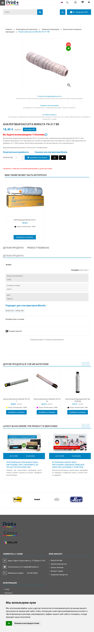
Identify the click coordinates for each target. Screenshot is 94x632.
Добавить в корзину (38, 158)
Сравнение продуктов (59, 575)
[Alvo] (76, 499)
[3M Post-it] (17, 499)
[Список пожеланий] (82, 2)
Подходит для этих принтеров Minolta (51, 152)
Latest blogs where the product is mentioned (30, 426)
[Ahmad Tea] (57, 499)
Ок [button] (9, 623)
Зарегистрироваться (59, 564)
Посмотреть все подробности (16, 152)
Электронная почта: (23, 567)
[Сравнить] (76, 2)
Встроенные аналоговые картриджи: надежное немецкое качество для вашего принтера (68, 464)
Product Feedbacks (38, 247)
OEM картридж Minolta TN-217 (25, 220)
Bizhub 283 (20, 311)
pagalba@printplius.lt (31, 567)
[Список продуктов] (62, 157)
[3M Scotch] (37, 499)
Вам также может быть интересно (26, 175)
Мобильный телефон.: (23, 573)
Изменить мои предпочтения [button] (26, 623)
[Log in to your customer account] (89, 2)
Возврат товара (57, 571)
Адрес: (27, 561)
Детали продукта (13, 247)
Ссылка (75, 270)
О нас (7, 589)
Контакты (8, 593)
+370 (32, 573)
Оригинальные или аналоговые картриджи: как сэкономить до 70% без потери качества (22, 464)
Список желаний (57, 567)
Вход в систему (56, 560)
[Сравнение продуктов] (54, 157)
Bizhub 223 (10, 311)
